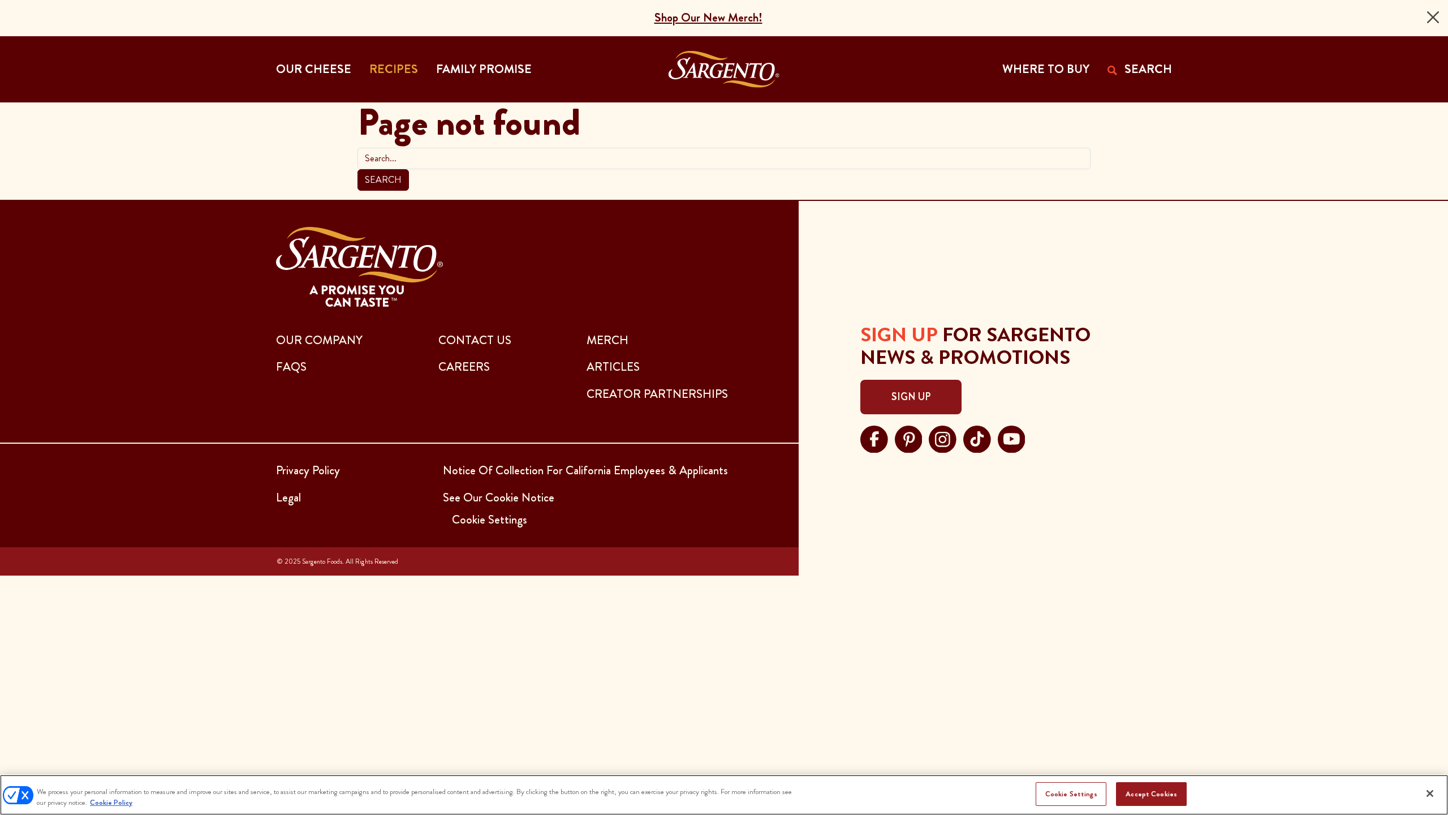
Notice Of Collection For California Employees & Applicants (585, 470)
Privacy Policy (308, 470)
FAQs (291, 366)
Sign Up (910, 396)
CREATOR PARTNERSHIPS (657, 393)
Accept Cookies (1151, 793)
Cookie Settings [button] (489, 519)
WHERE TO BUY (1045, 69)
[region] (724, 795)
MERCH (607, 340)
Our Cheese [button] (313, 69)
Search (383, 179)
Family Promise (484, 69)
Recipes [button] (393, 69)
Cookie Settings (1071, 793)
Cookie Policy (111, 802)
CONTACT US (474, 340)
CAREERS (464, 366)
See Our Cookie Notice (498, 497)
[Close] (1433, 17)
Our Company (319, 340)
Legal (288, 497)
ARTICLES (613, 366)
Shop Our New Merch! (708, 17)
